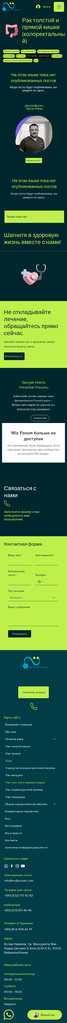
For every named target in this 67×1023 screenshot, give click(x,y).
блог (8, 818)
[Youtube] (23, 866)
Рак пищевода (15, 797)
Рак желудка (14, 775)
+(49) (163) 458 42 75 (18, 929)
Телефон (40, 575)
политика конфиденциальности (26, 847)
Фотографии (13, 825)
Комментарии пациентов (21, 811)
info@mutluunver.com (19, 880)
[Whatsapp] (6, 866)
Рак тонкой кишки (18, 746)
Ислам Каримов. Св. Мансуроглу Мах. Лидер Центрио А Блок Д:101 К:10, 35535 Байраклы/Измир (32, 948)
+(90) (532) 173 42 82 (18, 895)
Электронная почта (16, 573)
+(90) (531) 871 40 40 (18, 910)
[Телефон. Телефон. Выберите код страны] (40, 582)
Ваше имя (15, 555)
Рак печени (13, 753)
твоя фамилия (44, 555)
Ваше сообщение (19, 607)
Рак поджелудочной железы (24, 789)
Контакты (11, 840)
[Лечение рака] (54, 739)
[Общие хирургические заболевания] (54, 804)
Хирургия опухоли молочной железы (30, 768)
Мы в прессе (13, 833)
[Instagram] (17, 866)
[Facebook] (11, 866)
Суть (9, 760)
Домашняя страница (18, 724)
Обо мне (10, 731)
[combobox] (33, 597)
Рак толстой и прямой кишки (25, 782)
